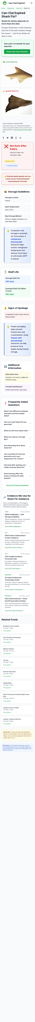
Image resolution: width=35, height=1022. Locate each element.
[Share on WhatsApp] (16, 138)
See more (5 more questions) (17, 485)
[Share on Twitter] (7, 138)
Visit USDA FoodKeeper (13, 526)
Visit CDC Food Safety (13, 568)
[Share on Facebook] (3, 138)
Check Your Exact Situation (17, 52)
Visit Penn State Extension (14, 610)
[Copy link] (20, 138)
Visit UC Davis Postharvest (14, 589)
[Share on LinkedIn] (12, 138)
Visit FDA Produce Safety (14, 547)
